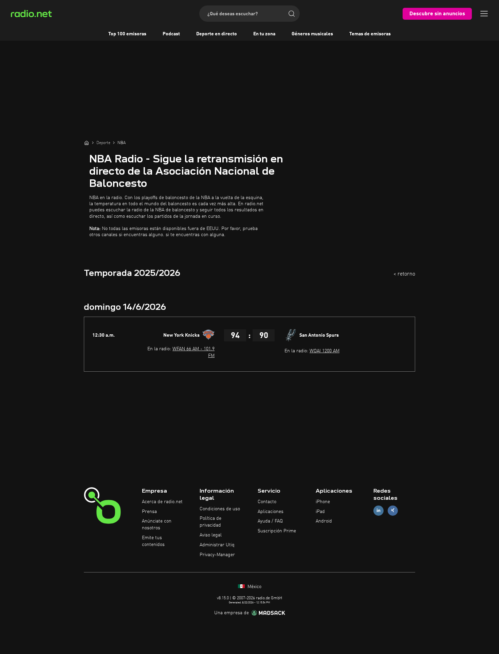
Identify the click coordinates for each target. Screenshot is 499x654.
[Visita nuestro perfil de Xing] (392, 510)
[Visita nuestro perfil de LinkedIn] (378, 510)
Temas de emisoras (370, 34)
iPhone (323, 501)
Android (324, 521)
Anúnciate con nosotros (156, 524)
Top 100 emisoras (127, 34)
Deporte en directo (216, 34)
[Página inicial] (86, 142)
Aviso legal (211, 535)
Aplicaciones (270, 511)
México (253, 586)
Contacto (267, 501)
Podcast (171, 34)
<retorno (404, 274)
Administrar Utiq (217, 545)
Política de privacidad (210, 522)
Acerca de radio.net (162, 501)
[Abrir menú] (484, 14)
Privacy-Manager (217, 554)
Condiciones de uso (220, 509)
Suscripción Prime (277, 531)
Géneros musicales (312, 34)
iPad (320, 511)
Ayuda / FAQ (270, 521)
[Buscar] (292, 14)
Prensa (149, 511)
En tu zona (264, 34)
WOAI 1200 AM (324, 351)
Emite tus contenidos (153, 541)
